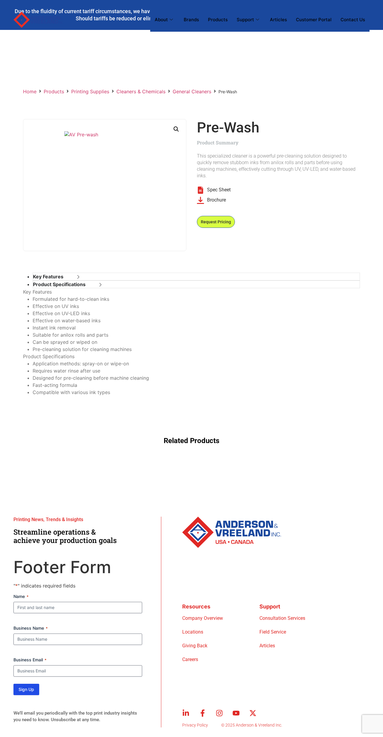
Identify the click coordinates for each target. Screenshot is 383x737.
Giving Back (194, 646)
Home (30, 91)
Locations (192, 632)
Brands (191, 19)
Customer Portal (314, 19)
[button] (176, 129)
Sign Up (26, 689)
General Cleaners (192, 91)
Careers (190, 659)
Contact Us (353, 19)
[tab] (196, 276)
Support (245, 19)
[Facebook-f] (202, 713)
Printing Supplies (90, 91)
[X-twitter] (252, 713)
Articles (278, 19)
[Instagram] (219, 713)
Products (218, 19)
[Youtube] (236, 713)
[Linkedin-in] (185, 713)
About (161, 19)
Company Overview (202, 618)
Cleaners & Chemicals (140, 91)
